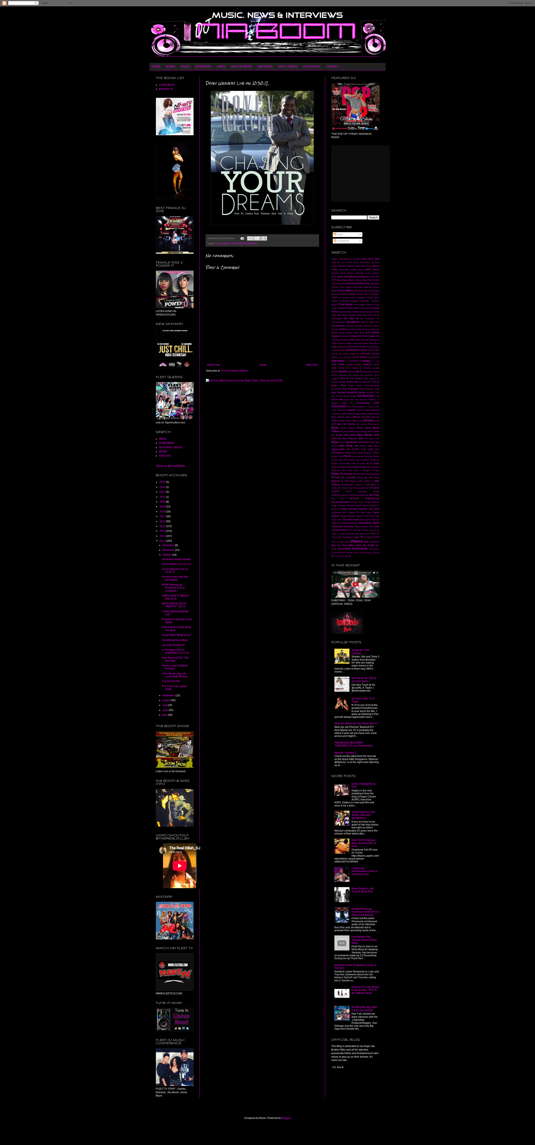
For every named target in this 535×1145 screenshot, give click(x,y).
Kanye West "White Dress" (177, 635)
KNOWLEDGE (366, 396)
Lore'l (359, 410)
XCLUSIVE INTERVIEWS (244, 243)
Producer (375, 460)
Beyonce (365, 276)
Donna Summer (354, 326)
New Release (350, 438)
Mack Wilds (373, 414)
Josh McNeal (356, 378)
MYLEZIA (344, 431)
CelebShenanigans (349, 301)
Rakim (363, 467)
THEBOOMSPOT (349, 523)
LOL (377, 406)
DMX (371, 322)
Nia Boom (351, 442)
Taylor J (360, 516)
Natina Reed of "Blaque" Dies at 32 (176, 597)
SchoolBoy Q (372, 484)
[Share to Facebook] (261, 238)
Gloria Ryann (373, 346)
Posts (339, 234)
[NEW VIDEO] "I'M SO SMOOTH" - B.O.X (174, 605)
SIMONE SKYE (341, 491)
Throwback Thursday (342, 526)
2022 (162, 491)
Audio (368, 273)
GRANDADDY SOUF (356, 350)
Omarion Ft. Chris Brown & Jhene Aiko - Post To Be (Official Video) (365, 990)
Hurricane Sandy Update (176, 559)
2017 (162, 516)
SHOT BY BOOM (241, 66)
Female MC (356, 336)
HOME (156, 66)
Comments (342, 240)
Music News (364, 428)
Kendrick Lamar (356, 392)
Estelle (349, 332)
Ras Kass (347, 470)
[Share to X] (257, 238)
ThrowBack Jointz (369, 522)
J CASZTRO (352, 361)
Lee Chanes (361, 399)
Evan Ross (359, 332)
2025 (162, 482)
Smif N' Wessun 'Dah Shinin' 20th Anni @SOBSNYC (363, 815)
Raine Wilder (353, 467)
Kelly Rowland (338, 392)
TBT (367, 516)
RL (342, 481)
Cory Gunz (352, 308)
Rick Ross (374, 477)
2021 (162, 496)
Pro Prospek (362, 460)
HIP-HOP (365, 353)
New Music (364, 434)
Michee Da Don (361, 417)
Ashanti (335, 273)
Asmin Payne (347, 273)
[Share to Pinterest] (265, 238)
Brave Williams (346, 290)
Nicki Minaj (345, 445)
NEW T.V (363, 438)
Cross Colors (365, 308)
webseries (374, 542)
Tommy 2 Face (360, 530)
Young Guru (352, 552)
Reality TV (337, 473)
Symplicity (336, 512)
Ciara (333, 308)
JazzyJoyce (367, 371)
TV (361, 537)
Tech (372, 516)
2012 (162, 540)
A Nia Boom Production (358, 262)
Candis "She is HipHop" (368, 294)
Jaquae (343, 371)
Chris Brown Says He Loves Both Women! (175, 675)
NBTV (370, 431)
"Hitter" (334, 259)
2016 (162, 521)
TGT (339, 519)
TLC (351, 530)
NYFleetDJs (337, 452)
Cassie (369, 297)
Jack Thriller (338, 364)
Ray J (357, 470)
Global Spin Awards (356, 346)
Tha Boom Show (350, 519)
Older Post (312, 364)
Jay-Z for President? (173, 644)
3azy (333, 262)
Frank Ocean (337, 343)
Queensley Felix (348, 463)
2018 (162, 511)
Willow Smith (354, 545)
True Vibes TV (372, 533)
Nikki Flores (360, 446)
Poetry (376, 456)
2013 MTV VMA (370, 259)
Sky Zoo (337, 498)
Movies (351, 424)
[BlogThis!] (253, 238)
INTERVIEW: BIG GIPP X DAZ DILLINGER (364, 1009)
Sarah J (359, 484)
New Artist (349, 435)
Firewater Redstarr (340, 340)
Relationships (372, 474)
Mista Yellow (346, 420)
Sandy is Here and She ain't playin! (175, 578)
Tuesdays (347, 537)
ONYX (376, 453)
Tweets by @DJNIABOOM (170, 466)
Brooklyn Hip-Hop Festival (367, 290)
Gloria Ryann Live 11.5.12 (176, 564)
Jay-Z (358, 371)
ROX (347, 481)
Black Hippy (342, 280)
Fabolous (336, 336)
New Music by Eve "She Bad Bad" (175, 659)
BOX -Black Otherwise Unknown (356, 287)
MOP (333, 424)
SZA (344, 512)
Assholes (359, 273)
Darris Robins (352, 312)
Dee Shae (342, 315)
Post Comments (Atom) (234, 370)
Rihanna (335, 481)
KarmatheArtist (372, 385)
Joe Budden (366, 375)
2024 (162, 487)
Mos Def (341, 424)
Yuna (337, 556)
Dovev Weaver (223, 243)
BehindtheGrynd (352, 276)
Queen (334, 463)
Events (375, 332)
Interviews (338, 360)
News (335, 442)
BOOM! (170, 66)
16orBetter (344, 259)
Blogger (286, 1118)
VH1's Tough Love (340, 542)
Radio (376, 463)
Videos (356, 541)
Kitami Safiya (350, 396)
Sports (366, 505)
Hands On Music (340, 354)
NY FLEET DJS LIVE (360, 449)
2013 (162, 536)
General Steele (361, 343)
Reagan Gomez (371, 470)
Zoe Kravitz (345, 556)
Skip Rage (374, 495)
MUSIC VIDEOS (288, 66)
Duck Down (351, 329)
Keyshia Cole (372, 392)
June (165, 710)
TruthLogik (336, 537)
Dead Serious (366, 312)
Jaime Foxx (345, 368)
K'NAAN (375, 382)
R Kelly (361, 463)
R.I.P (369, 463)
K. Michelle (365, 382)
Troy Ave (349, 533)
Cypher (342, 312)
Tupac (356, 537)
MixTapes (368, 420)
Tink (371, 526)
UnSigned (369, 537)
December (168, 545)
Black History (355, 280)
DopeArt (368, 326)
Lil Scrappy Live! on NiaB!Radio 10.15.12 (175, 651)
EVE (368, 332)
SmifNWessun (372, 498)
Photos (347, 456)
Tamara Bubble (347, 516)
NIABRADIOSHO (366, 442)
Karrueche (336, 389)
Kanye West (338, 385)
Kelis (377, 389)
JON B (344, 378)
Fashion (345, 336)
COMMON (341, 308)
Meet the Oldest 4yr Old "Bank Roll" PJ (356, 723)
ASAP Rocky (372, 269)
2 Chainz (355, 259)
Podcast (368, 456)
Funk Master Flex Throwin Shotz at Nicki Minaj (364, 939)
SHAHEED (374, 488)
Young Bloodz (338, 552)
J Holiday (365, 360)
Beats (340, 276)
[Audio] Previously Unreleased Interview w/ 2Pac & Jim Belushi (365, 911)
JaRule (351, 371)
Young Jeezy (365, 552)
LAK (377, 396)
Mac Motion (361, 414)
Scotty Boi (336, 488)
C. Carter (351, 294)
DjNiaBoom (352, 322)
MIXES (221, 66)
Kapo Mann (355, 385)
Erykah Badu (337, 332)
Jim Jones (353, 375)
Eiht (359, 329)
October (167, 554)
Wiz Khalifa (368, 545)
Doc (377, 322)
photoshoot (357, 456)
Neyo (342, 442)
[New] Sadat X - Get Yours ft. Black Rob (363, 890)
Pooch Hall (337, 460)
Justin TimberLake (348, 382)
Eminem (375, 329)
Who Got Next (339, 545)
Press (351, 460)
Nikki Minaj (373, 446)
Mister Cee (357, 420)
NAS (352, 431)
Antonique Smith (348, 269)
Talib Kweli (365, 512)
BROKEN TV (166, 89)
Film (377, 336)
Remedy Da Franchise (343, 477)
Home (263, 364)
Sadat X (368, 481)
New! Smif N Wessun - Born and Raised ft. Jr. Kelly (364, 843)
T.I (357, 512)
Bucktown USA (338, 294)
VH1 (377, 537)
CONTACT (332, 66)
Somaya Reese (354, 505)
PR (345, 460)
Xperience (374, 549)
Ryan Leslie (357, 481)
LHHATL (372, 399)
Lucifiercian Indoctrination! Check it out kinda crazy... (364, 871)
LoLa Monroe (338, 410)
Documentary (338, 325)
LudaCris (335, 414)
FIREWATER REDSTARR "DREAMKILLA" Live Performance (353, 744)
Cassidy (361, 297)
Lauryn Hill (336, 399)
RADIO (185, 66)
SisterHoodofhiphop (358, 495)
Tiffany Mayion (361, 526)
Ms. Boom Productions (367, 424)
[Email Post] (242, 238)
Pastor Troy (337, 456)
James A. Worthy (361, 368)
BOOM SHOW (355, 283)
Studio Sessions (349, 509)
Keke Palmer (366, 389)
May (165, 714)
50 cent (341, 262)
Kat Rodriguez (350, 389)
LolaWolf (351, 410)
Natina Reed (361, 431)
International (373, 357)
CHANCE (364, 301)
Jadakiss (367, 364)
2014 (162, 531)
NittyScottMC (338, 449)
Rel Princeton (359, 474)
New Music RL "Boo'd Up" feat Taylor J (364, 680)
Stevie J (335, 509)
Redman (348, 474)
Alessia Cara (353, 266)
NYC (377, 449)
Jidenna (342, 375)
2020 (162, 501)
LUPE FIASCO (348, 414)
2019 (162, 506)
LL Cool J (369, 406)
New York (374, 438)
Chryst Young (373, 304)
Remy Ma (362, 477)
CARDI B (335, 297)
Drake (342, 329)
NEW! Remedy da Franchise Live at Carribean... (173, 587)
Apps (360, 269)
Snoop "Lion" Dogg (361, 502)
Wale (366, 541)
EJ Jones (366, 329)
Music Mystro (348, 428)
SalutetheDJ (348, 484)
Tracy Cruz (374, 530)
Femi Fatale (369, 336)
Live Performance (355, 406)
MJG (377, 420)
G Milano (349, 343)
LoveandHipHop (371, 410)
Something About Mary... (175, 640)
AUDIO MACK (167, 84)
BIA (373, 276)
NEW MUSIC (265, 66)
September (169, 695)
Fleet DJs (355, 339)
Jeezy (376, 371)
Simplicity (362, 491)
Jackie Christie (353, 364)
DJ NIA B (351, 318)
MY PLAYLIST (311, 66)
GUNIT (371, 350)
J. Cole (375, 361)
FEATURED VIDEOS (170, 447)
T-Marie (351, 512)
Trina (342, 533)
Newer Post (213, 364)
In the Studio (359, 357)
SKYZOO (354, 498)
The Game (365, 519)
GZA (377, 350)
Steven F (374, 505)
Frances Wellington (370, 340)
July (165, 705)
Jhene (334, 375)
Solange (342, 505)
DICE (369, 315)
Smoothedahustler (340, 502)
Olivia (360, 453)
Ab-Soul (375, 262)
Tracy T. (335, 533)
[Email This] (249, 238)
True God (359, 533)
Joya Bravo (370, 378)
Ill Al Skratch (345, 357)
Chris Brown (345, 304)
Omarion (368, 453)
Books (344, 283)
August (166, 700)
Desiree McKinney (357, 315)
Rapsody (335, 470)
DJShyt (364, 322)
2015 (162, 526)
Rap (369, 467)
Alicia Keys (366, 266)
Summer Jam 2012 (369, 509)
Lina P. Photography (356, 403)
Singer (376, 491)
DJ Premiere (367, 318)
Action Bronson (338, 266)
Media (349, 417)
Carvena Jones (349, 297)
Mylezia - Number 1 (345, 752)
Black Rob (367, 280)
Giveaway (341, 346)
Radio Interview (338, 467)
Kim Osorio (336, 396)
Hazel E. (354, 354)
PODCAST (165, 455)
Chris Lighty (359, 304)
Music (335, 427)
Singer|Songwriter (339, 495)
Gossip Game (337, 350)
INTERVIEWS (203, 66)
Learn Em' (348, 399)
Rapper (375, 467)
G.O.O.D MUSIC (171, 681)
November (168, 550)
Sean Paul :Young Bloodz (355, 488)
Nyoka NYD (351, 453)
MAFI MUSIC (337, 417)
